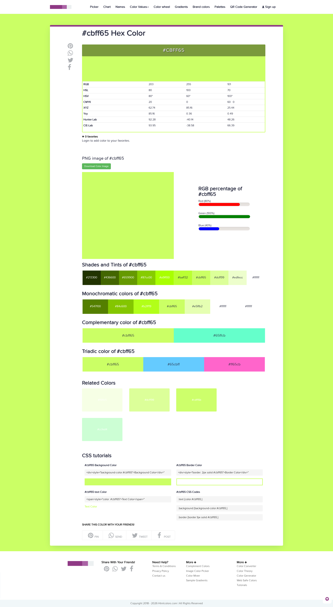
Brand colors (201, 7)
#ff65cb (234, 364)
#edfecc (237, 277)
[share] (70, 54)
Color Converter (246, 566)
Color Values (138, 7)
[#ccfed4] (105, 419)
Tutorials (242, 585)
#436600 (110, 277)
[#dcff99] (152, 390)
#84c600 (121, 306)
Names (120, 7)
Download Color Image (96, 166)
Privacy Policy (160, 571)
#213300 (91, 277)
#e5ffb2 (197, 306)
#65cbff (174, 364)
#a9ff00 (164, 277)
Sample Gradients (196, 580)
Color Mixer (193, 575)
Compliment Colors (198, 566)
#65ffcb (219, 335)
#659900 (128, 277)
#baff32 (183, 277)
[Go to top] (327, 599)
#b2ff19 (146, 306)
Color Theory (245, 571)
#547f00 (95, 306)
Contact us (158, 575)
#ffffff (255, 277)
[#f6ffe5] (105, 390)
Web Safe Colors (247, 580)
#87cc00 (146, 277)
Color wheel (162, 7)
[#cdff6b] (199, 390)
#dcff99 (219, 277)
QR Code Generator (243, 7)
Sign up (270, 7)
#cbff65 (201, 277)
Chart (107, 7)
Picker (94, 7)
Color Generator (246, 575)
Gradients (181, 7)
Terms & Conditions (164, 566)
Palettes (220, 7)
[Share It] (69, 68)
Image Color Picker (197, 571)
